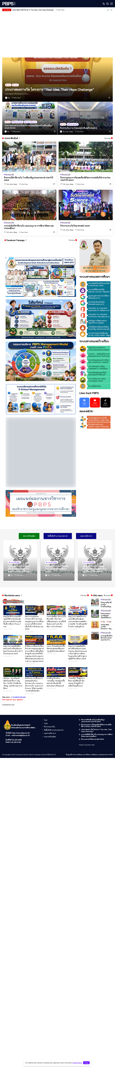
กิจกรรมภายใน (49, 691)
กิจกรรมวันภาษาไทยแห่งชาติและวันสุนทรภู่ (78, 128)
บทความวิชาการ (50, 698)
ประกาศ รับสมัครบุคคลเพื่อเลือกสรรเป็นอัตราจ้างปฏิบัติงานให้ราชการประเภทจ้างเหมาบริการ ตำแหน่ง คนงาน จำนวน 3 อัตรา (94, 534)
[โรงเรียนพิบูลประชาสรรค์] (9, 4)
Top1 (45, 685)
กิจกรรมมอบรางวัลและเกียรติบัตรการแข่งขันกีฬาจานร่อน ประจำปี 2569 (85, 178)
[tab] (29, 501)
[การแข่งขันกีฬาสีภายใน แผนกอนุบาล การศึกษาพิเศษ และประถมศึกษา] (29, 205)
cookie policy (77, 1063)
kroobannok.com (8, 669)
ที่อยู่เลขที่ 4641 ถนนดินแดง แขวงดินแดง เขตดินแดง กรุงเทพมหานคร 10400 (89, 719)
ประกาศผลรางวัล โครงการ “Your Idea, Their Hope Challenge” (49, 89)
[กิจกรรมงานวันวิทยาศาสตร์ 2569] (86, 205)
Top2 (46, 688)
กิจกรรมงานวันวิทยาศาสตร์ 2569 (75, 226)
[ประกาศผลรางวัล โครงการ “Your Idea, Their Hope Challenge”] (57, 79)
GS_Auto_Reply (68, 131)
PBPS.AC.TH (51, 719)
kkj (9, 98)
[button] (108, 9)
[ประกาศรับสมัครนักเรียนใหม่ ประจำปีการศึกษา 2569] (57, 525)
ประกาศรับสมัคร (50, 701)
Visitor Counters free (86, 710)
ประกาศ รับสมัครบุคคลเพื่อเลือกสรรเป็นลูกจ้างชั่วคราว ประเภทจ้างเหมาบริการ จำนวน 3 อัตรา (20, 534)
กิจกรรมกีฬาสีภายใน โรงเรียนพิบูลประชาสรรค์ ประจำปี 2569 (28, 178)
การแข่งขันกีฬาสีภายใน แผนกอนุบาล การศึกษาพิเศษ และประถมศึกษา (34, 10)
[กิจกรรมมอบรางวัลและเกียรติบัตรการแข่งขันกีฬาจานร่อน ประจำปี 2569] (86, 157)
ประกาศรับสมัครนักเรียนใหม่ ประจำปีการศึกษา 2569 (57, 534)
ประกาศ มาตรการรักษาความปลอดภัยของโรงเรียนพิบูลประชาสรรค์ (28, 126)
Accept (86, 1063)
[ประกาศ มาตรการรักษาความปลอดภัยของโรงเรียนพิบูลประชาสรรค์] (30, 118)
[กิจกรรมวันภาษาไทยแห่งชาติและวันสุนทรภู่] (85, 118)
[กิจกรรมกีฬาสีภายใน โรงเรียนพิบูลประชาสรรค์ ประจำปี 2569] (29, 157)
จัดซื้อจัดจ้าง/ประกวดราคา (54, 695)
